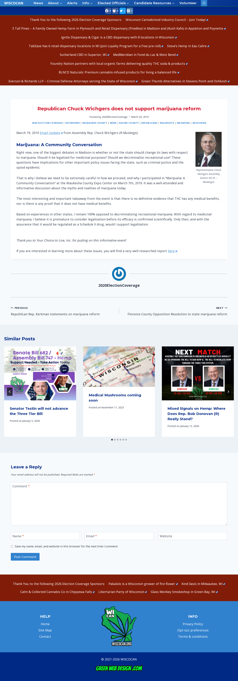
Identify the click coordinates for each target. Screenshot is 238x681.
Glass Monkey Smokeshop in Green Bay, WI (183, 592)
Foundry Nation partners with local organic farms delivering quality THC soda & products (117, 63)
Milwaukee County (94, 122)
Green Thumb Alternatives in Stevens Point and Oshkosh (184, 81)
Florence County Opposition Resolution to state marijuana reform (177, 311)
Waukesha (183, 122)
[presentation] (40, 373)
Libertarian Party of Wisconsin (121, 592)
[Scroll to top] (229, 623)
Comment (21, 486)
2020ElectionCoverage (115, 116)
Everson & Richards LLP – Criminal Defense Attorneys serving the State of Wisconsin (72, 81)
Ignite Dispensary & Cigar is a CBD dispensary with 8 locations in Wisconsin (117, 37)
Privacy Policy (193, 624)
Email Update (50, 133)
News (38, 3)
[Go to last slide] (10, 391)
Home (45, 624)
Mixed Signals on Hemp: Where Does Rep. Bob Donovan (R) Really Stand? (196, 413)
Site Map (45, 630)
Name (18, 536)
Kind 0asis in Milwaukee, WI (202, 584)
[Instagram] (130, 11)
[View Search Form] (204, 3)
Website (166, 536)
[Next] (228, 391)
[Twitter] (123, 11)
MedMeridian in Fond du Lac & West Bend (144, 55)
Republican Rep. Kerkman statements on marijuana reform (55, 311)
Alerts (72, 3)
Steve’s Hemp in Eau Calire (187, 46)
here (171, 251)
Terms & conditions (193, 636)
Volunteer (188, 3)
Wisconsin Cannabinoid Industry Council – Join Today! (166, 20)
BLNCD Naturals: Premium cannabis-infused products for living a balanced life (117, 72)
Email (91, 536)
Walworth (167, 122)
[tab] (112, 440)
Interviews (72, 122)
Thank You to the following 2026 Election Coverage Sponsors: (76, 20)
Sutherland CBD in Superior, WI (83, 55)
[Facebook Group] (115, 11)
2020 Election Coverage (47, 122)
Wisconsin (199, 122)
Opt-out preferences (193, 630)
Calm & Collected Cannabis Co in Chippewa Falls (56, 592)
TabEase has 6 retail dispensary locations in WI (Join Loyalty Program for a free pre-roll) (95, 46)
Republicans (149, 122)
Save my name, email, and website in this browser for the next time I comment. (66, 546)
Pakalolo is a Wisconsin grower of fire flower (142, 584)
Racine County (129, 122)
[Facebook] (108, 11)
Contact (45, 636)
